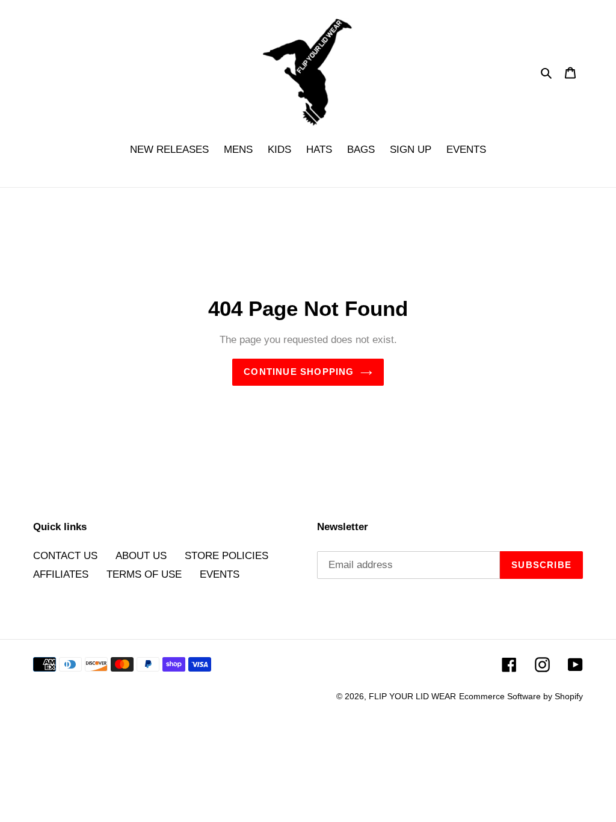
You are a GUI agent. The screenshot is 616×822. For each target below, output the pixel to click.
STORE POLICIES (226, 555)
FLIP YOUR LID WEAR (412, 696)
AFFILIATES (60, 574)
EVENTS (219, 574)
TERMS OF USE (144, 574)
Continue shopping (299, 371)
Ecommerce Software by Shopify (521, 696)
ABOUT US (141, 555)
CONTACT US (65, 555)
